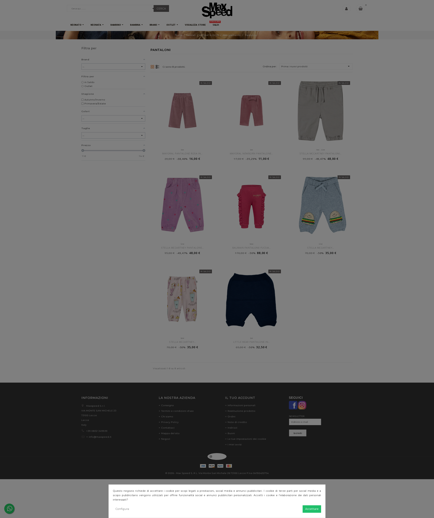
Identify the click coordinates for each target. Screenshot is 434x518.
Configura (122, 509)
